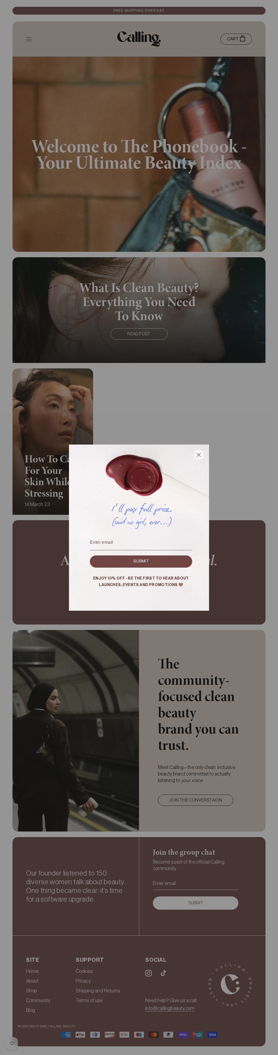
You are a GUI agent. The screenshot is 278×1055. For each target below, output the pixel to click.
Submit (141, 561)
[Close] (199, 456)
